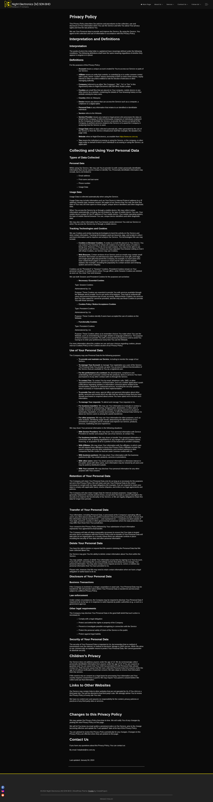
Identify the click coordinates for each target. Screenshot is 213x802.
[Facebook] (2, 787)
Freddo (91, 791)
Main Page (147, 4)
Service (169, 4)
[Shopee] (2, 795)
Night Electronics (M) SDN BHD (31, 4)
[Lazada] (2, 791)
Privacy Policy (106, 799)
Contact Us (182, 4)
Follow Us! (195, 4)
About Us (157, 4)
